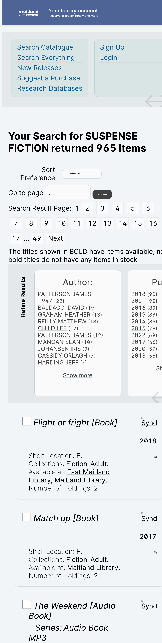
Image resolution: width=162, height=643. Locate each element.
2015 (138, 328)
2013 (138, 355)
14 (122, 223)
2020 (138, 348)
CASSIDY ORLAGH (62, 355)
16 (153, 223)
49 (37, 238)
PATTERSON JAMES (64, 335)
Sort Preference (37, 174)
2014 (138, 321)
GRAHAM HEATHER (64, 314)
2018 (138, 294)
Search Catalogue (45, 47)
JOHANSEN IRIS (59, 348)
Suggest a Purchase (48, 78)
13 (107, 223)
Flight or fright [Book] (75, 422)
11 (77, 223)
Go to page (26, 193)
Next (55, 238)
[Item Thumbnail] (149, 423)
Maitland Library (80, 480)
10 (61, 223)
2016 (138, 307)
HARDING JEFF (58, 362)
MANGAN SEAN (59, 341)
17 (16, 238)
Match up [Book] (66, 518)
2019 (138, 314)
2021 (138, 300)
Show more (77, 375)
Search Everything (46, 57)
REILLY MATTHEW (62, 321)
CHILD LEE (52, 328)
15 (138, 223)
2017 (138, 341)
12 (92, 223)
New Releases (39, 68)
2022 (138, 335)
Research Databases (49, 88)
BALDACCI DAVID (61, 307)
